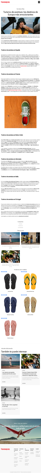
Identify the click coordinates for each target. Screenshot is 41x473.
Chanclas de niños (16, 462)
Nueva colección (21, 453)
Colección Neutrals (27, 464)
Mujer (20, 456)
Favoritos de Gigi (27, 453)
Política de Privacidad (38, 455)
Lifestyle (20, 223)
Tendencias (20, 225)
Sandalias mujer (16, 465)
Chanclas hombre (16, 458)
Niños (20, 460)
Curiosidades (20, 227)
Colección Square (27, 460)
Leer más (10, 248)
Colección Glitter (27, 457)
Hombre (21, 458)
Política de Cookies (38, 452)
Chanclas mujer (16, 454)
